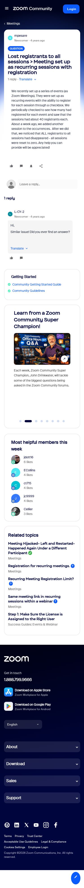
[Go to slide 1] (20, 421)
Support (13, 797)
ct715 (27, 483)
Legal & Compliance (53, 841)
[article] (42, 235)
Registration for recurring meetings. (39, 566)
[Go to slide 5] (47, 421)
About (11, 746)
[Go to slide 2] (26, 421)
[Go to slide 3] (33, 421)
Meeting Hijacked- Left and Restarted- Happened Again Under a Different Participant (41, 548)
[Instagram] (46, 825)
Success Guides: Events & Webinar (33, 624)
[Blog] (7, 825)
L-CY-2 (19, 212)
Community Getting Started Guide (36, 284)
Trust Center (34, 836)
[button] (6, 9)
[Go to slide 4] (42, 421)
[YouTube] (36, 825)
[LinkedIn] (16, 825)
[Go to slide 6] (53, 421)
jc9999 (29, 496)
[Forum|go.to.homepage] (32, 9)
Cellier (28, 509)
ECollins (29, 470)
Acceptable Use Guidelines (21, 841)
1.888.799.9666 (18, 679)
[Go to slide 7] (58, 421)
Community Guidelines (28, 291)
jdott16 (28, 457)
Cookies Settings (14, 847)
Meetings (13, 23)
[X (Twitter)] (26, 825)
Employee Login (38, 847)
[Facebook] (55, 825)
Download (15, 763)
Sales (11, 780)
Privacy (19, 836)
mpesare (20, 36)
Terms (8, 836)
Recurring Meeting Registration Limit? (41, 579)
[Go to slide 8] (64, 421)
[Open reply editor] (42, 184)
